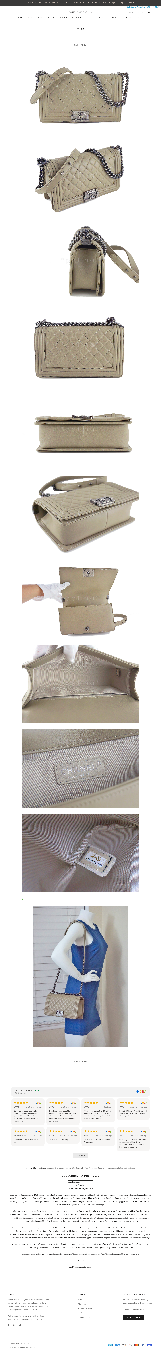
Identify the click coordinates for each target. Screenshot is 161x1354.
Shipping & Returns (86, 1308)
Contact (81, 1313)
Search (139, 12)
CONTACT (128, 18)
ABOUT (115, 18)
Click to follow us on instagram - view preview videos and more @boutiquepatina (80, 3)
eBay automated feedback (21, 1135)
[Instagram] (14, 1325)
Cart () (151, 12)
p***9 (16, 1107)
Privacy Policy (84, 1317)
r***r (86, 1135)
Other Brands (80, 18)
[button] (18, 1121)
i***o (121, 1107)
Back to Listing (80, 45)
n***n (51, 1107)
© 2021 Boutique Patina (20, 1344)
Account (129, 12)
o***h (51, 1135)
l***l (121, 1135)
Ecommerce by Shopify (26, 1347)
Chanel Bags (25, 18)
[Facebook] (9, 1325)
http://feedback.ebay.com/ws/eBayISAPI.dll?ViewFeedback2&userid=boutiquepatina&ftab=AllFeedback (91, 1168)
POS (11, 1347)
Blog (140, 18)
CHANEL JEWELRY (46, 18)
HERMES (63, 18)
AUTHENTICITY (100, 18)
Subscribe (133, 1317)
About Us (82, 1304)
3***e (86, 1107)
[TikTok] (20, 1325)
